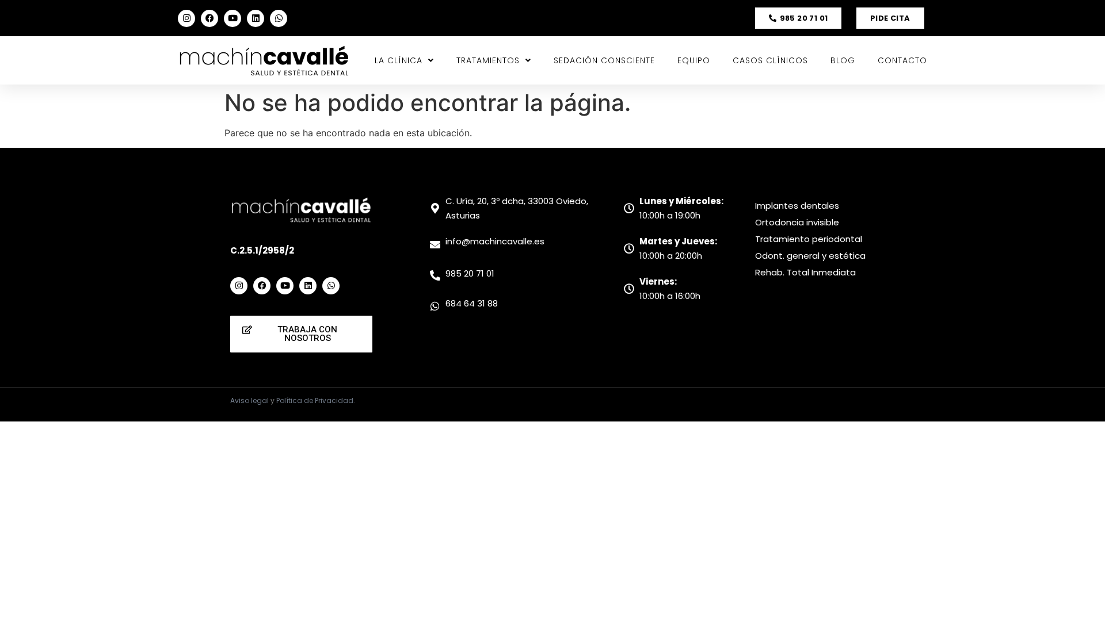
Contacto (902, 60)
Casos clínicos (770, 60)
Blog (842, 60)
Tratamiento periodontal (808, 239)
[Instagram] (186, 18)
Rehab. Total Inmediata (805, 272)
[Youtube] (232, 18)
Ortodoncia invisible (797, 222)
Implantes (778, 206)
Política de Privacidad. (315, 400)
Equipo (693, 60)
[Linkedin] (255, 18)
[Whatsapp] (278, 18)
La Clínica (398, 60)
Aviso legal (249, 400)
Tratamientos (488, 60)
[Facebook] (209, 18)
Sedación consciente (604, 60)
